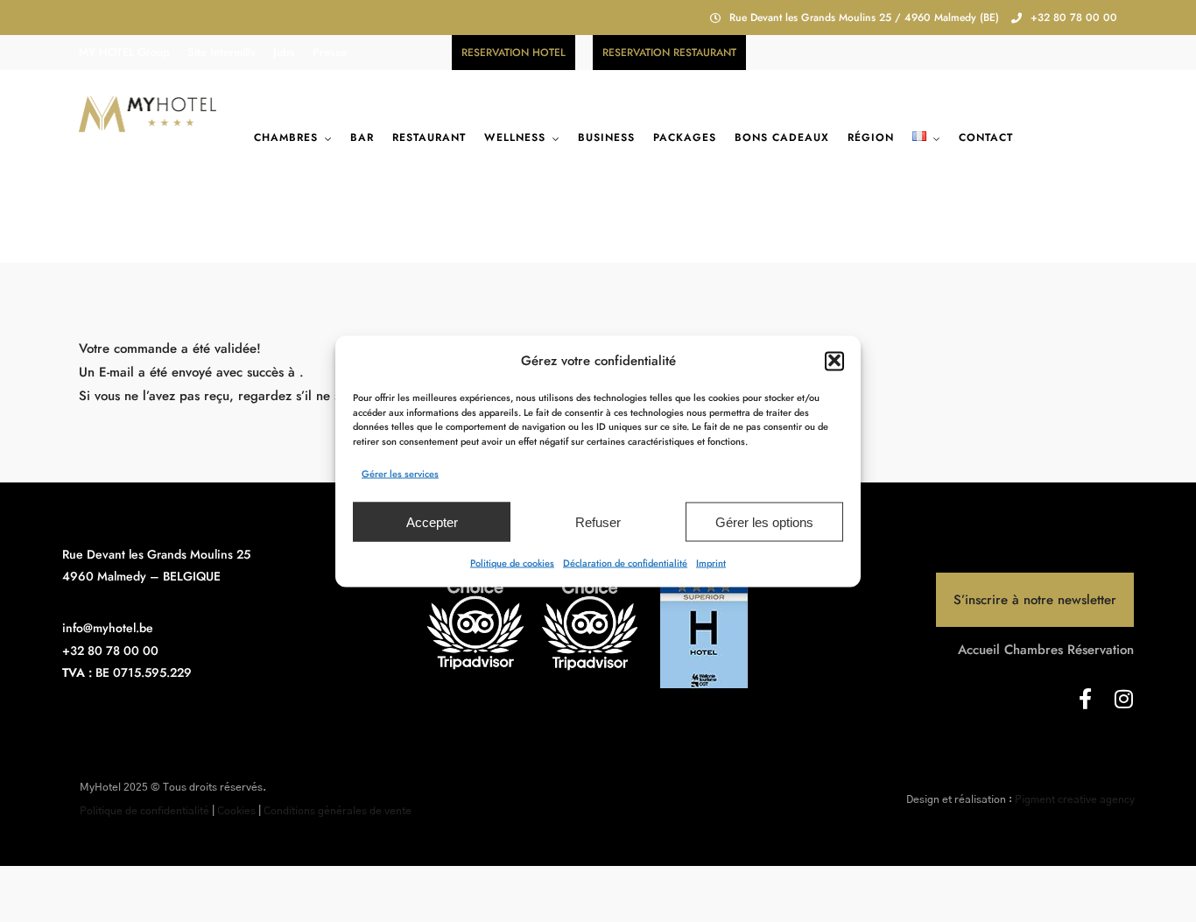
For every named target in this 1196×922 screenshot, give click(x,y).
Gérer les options (764, 521)
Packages (684, 137)
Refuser (598, 521)
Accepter (432, 521)
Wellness (514, 137)
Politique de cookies (512, 562)
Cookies (236, 811)
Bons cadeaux (782, 137)
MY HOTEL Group (124, 52)
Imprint (711, 562)
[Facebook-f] (1084, 698)
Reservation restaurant (669, 52)
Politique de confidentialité (144, 811)
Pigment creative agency (1075, 799)
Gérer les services (400, 473)
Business (606, 137)
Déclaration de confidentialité (625, 562)
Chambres (286, 137)
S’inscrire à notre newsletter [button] (1034, 599)
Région (871, 137)
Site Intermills (221, 52)
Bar (362, 137)
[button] (834, 361)
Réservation (1100, 649)
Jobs (284, 52)
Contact (986, 137)
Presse (330, 52)
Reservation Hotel (513, 52)
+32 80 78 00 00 (1074, 17)
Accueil (979, 649)
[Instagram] (1123, 698)
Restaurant (429, 137)
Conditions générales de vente (338, 811)
